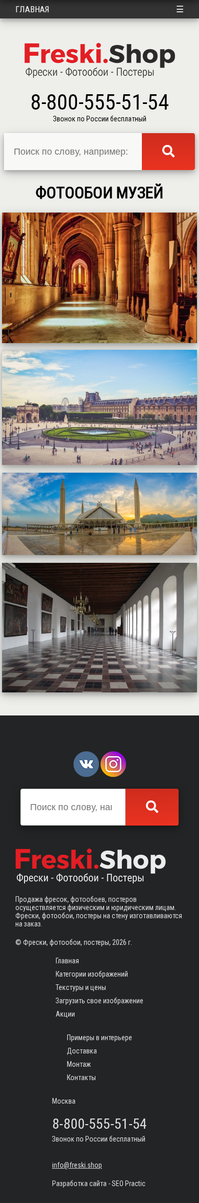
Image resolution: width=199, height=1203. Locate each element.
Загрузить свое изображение (99, 1001)
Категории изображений (92, 974)
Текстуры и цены (81, 987)
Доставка (82, 1051)
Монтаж (79, 1064)
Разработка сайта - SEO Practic (98, 1183)
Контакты (81, 1077)
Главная (32, 9)
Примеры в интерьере (99, 1037)
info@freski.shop (77, 1165)
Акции (65, 1014)
